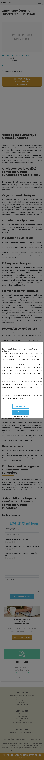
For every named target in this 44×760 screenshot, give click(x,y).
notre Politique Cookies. (15, 398)
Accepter (21, 412)
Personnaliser (20, 406)
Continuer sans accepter (20, 417)
